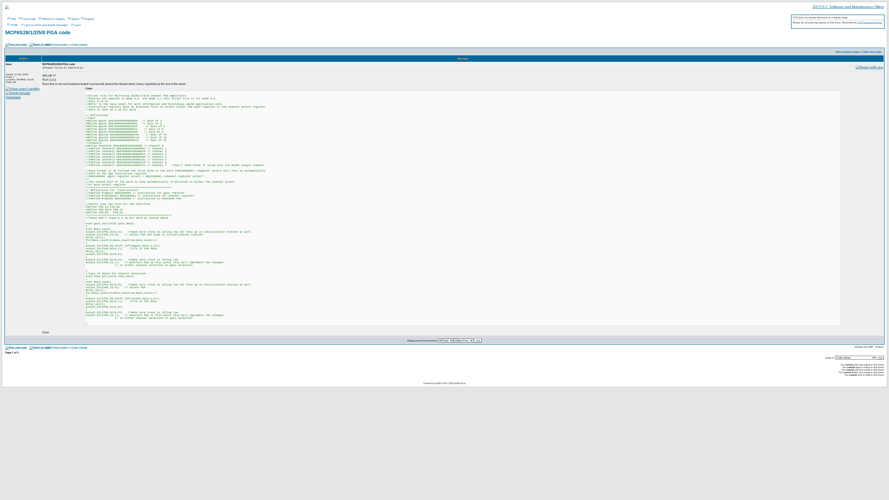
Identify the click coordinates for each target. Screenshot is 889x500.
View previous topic (848, 51)
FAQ (13, 19)
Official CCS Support (53, 19)
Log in (77, 25)
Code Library (79, 44)
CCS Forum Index (57, 44)
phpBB (437, 383)
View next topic (872, 51)
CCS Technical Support (869, 22)
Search (75, 19)
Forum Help (28, 19)
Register (89, 19)
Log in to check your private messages (46, 25)
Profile (14, 25)
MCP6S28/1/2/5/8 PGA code (37, 32)
